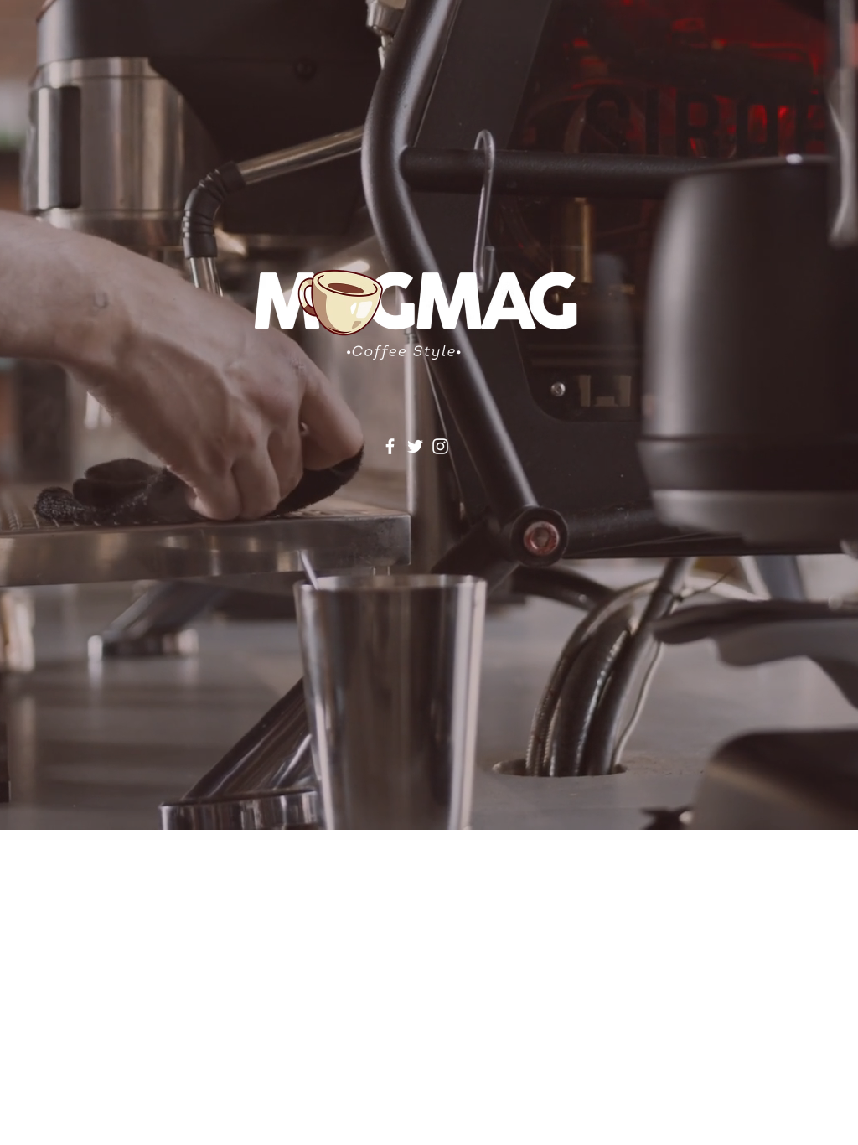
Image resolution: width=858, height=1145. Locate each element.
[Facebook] (390, 446)
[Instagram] (440, 446)
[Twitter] (415, 446)
